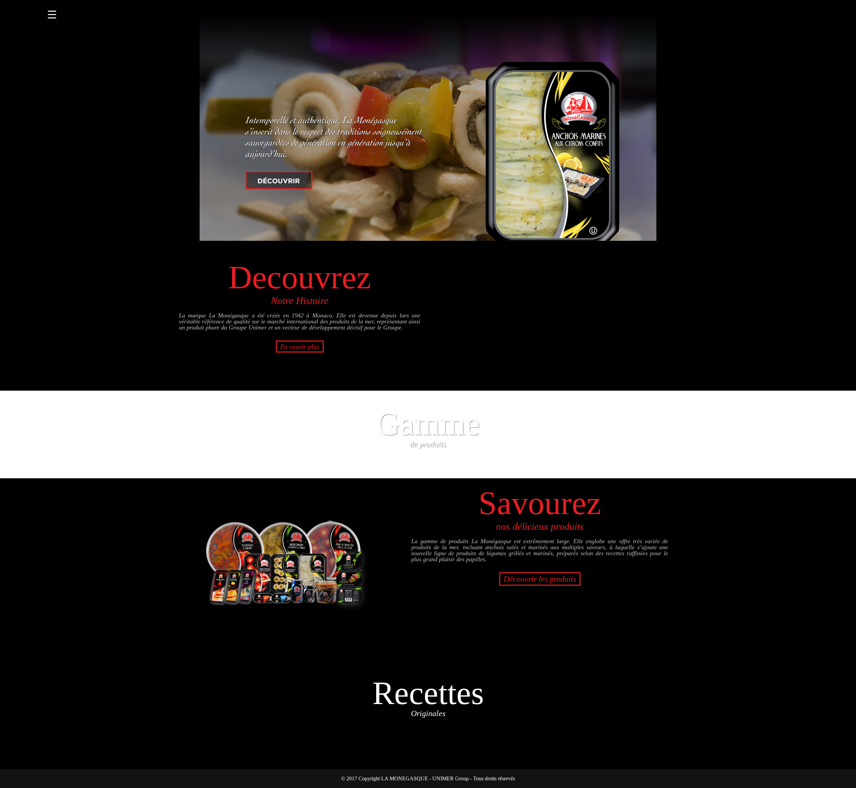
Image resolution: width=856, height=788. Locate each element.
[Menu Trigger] (52, 14)
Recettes (428, 696)
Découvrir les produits (540, 579)
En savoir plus (299, 346)
